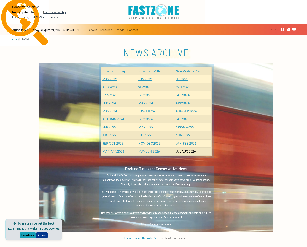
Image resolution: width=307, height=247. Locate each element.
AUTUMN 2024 (113, 119)
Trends (119, 30)
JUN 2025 (109, 135)
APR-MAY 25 (185, 127)
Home (13, 38)
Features (106, 30)
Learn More (27, 235)
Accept (42, 235)
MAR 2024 (145, 103)
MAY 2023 (109, 79)
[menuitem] (92, 29)
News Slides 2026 (188, 71)
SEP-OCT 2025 (112, 143)
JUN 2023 (145, 79)
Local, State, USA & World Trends (35, 17)
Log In (273, 29)
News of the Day (113, 71)
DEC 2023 (145, 95)
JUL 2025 (144, 135)
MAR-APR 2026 (113, 151)
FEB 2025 (109, 127)
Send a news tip (55, 12)
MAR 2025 (145, 127)
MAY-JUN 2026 (149, 151)
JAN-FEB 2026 (186, 143)
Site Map (127, 238)
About (93, 30)
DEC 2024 (145, 119)
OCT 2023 (183, 87)
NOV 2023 (109, 95)
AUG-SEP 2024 (186, 111)
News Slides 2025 (150, 71)
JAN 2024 (182, 95)
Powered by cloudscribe (145, 238)
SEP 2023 (144, 87)
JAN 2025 (182, 119)
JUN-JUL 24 (146, 111)
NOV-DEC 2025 (149, 143)
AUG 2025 (183, 135)
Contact (132, 30)
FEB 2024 (109, 103)
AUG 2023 (109, 87)
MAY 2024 (109, 111)
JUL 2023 (182, 79)
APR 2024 (182, 103)
